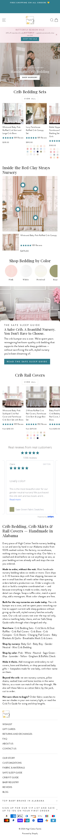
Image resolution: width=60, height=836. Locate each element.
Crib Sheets (20, 634)
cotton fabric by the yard (40, 688)
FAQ (4, 738)
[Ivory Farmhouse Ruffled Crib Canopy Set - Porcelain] (34, 146)
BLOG (5, 792)
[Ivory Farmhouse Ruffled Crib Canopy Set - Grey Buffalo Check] (28, 154)
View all (30, 98)
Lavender (13, 656)
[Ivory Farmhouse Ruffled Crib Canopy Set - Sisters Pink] (28, 149)
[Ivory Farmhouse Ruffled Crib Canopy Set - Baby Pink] (41, 146)
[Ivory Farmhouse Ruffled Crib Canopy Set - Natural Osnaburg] (38, 154)
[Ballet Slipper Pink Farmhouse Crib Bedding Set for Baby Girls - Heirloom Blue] (51, 155)
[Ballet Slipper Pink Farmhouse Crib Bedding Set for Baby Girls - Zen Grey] (58, 155)
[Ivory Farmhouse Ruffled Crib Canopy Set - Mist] (28, 152)
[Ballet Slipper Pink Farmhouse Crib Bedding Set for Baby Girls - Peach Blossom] (58, 157)
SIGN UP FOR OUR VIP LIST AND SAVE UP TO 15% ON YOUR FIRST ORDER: (28, 809)
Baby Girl (26, 644)
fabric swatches (44, 696)
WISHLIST (7, 724)
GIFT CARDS (8, 729)
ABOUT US (7, 743)
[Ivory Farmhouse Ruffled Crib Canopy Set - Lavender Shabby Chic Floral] (34, 154)
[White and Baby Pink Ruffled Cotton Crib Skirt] (35, 217)
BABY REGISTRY (10, 782)
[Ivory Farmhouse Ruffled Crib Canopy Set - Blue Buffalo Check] (31, 154)
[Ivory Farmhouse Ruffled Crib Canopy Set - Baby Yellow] (31, 152)
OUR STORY (8, 758)
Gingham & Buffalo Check (42, 656)
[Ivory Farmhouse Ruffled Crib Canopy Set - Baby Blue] (41, 149)
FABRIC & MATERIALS (13, 767)
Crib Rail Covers (20, 631)
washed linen (16, 681)
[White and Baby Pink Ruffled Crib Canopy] (23, 185)
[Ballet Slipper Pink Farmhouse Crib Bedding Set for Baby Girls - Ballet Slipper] (51, 149)
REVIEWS (7, 787)
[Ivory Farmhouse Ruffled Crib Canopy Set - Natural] (38, 146)
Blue (4, 656)
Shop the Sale (30, 39)
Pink (20, 653)
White (28, 653)
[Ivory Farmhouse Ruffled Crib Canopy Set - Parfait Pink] (31, 149)
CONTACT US (9, 748)
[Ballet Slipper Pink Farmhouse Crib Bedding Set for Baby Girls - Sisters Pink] (51, 152)
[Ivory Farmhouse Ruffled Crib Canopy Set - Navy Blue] (38, 152)
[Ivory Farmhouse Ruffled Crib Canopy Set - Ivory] (28, 146)
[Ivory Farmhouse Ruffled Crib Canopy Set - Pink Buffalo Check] (44, 152)
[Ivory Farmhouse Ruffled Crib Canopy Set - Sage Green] (41, 152)
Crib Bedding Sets (24, 628)
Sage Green (49, 653)
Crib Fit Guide (10, 703)
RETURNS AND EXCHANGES (17, 734)
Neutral (37, 653)
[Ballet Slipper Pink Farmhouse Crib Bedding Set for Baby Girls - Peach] (51, 157)
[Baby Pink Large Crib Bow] (18, 209)
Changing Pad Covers (39, 634)
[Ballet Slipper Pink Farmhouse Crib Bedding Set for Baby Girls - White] (58, 149)
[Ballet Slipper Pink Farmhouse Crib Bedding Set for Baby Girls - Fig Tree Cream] (54, 157)
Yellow (23, 656)
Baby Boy (38, 644)
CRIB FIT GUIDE (10, 777)
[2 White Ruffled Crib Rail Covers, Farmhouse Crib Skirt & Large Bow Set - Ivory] (31, 432)
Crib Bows (36, 631)
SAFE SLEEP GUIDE (12, 772)
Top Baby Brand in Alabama (23, 800)
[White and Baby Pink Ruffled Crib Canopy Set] (35, 188)
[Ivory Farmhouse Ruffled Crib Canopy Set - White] (31, 146)
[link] (30, 509)
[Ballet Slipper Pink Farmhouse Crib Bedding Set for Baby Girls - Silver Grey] (54, 155)
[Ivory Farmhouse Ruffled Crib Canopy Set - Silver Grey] (34, 149)
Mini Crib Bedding (21, 647)
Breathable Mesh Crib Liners (37, 638)
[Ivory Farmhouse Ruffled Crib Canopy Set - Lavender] (34, 152)
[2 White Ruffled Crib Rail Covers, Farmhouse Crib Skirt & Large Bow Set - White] (28, 432)
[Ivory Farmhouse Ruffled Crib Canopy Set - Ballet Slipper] (44, 146)
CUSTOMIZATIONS (12, 762)
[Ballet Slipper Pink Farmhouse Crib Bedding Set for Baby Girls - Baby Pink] (54, 149)
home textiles (34, 681)
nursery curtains (36, 677)
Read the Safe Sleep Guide (27, 361)
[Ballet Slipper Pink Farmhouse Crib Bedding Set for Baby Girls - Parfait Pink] (54, 152)
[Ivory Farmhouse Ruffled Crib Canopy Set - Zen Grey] (38, 149)
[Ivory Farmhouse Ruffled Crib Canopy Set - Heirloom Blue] (44, 149)
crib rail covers (21, 615)
